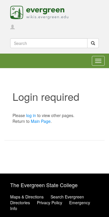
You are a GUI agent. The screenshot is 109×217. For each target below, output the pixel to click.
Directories (20, 202)
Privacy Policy (49, 202)
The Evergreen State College (44, 185)
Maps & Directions (27, 197)
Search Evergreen (67, 197)
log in (31, 115)
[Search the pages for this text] (93, 43)
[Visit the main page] (39, 12)
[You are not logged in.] (12, 27)
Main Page (41, 121)
